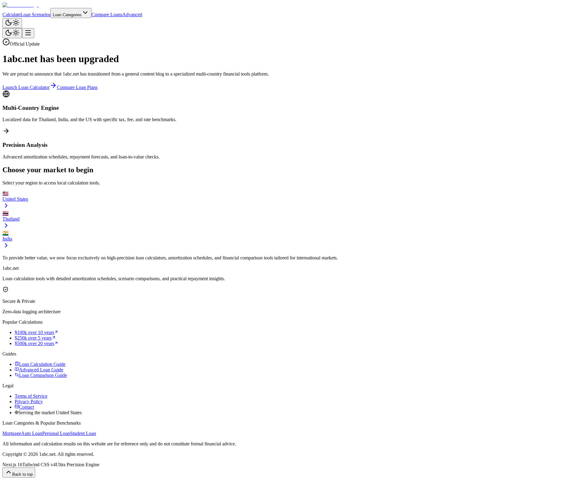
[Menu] (28, 33)
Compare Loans (106, 14)
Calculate (11, 14)
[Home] (293, 5)
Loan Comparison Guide (43, 375)
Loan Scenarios (35, 14)
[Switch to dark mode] (12, 23)
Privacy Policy (29, 401)
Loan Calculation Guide (42, 364)
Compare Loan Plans (77, 87)
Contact (26, 407)
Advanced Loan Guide (41, 369)
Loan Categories (67, 15)
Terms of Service (31, 396)
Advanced (132, 14)
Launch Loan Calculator (26, 87)
